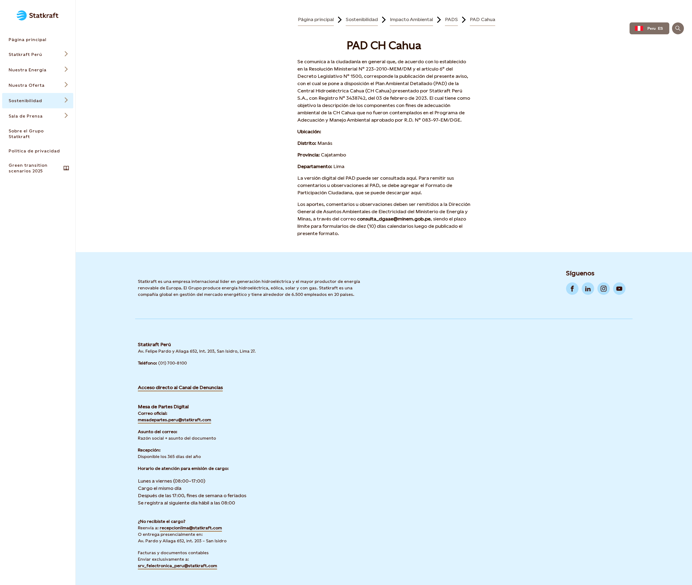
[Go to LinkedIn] (588, 288)
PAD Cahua (482, 19)
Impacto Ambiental (411, 19)
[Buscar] (678, 28)
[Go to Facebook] (572, 288)
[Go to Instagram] (603, 288)
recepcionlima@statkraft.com (191, 527)
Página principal (316, 19)
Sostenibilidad (362, 19)
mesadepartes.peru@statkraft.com (174, 419)
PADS (451, 19)
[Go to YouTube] (619, 288)
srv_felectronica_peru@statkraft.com (177, 565)
